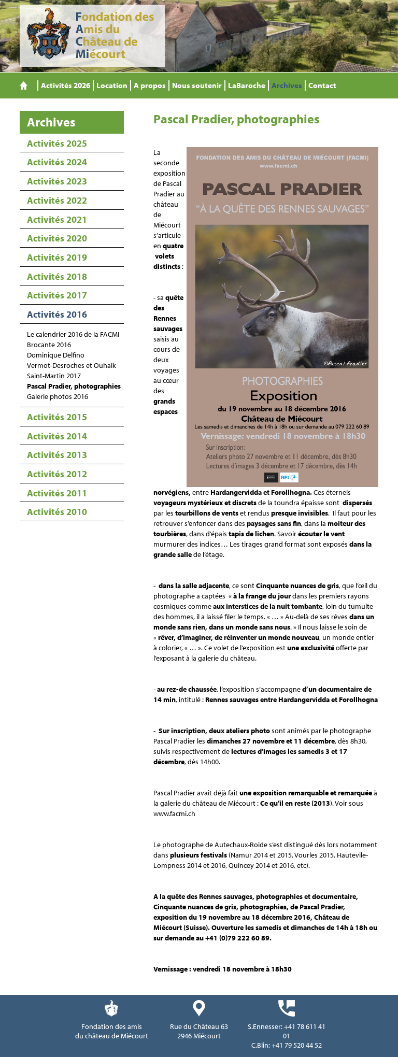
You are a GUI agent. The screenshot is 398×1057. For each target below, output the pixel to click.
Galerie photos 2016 (57, 396)
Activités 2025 (57, 143)
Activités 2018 (57, 276)
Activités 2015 (57, 417)
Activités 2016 (57, 314)
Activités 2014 (57, 436)
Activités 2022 (57, 200)
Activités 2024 (57, 162)
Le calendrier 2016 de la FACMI (73, 334)
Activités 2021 (57, 219)
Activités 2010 (57, 512)
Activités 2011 (57, 493)
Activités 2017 (57, 295)
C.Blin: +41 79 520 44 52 (286, 1045)
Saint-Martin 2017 (54, 375)
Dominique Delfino (55, 355)
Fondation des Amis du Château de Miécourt (92, 36)
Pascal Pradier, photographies (74, 386)
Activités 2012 (57, 474)
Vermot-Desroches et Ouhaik (71, 365)
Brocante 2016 (49, 344)
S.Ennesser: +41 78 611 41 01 (286, 1031)
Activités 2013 (57, 455)
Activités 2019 (57, 257)
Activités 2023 (57, 181)
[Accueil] (23, 85)
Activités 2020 (57, 238)
